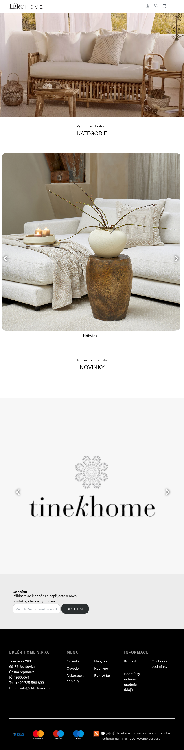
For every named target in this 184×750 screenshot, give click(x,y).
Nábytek (100, 661)
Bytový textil (103, 675)
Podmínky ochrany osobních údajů (132, 681)
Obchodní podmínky (159, 663)
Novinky (73, 661)
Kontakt (130, 661)
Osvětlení (74, 668)
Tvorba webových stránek (136, 732)
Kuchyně (101, 668)
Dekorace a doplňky (75, 678)
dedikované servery (145, 738)
